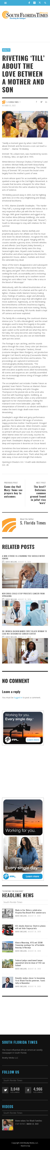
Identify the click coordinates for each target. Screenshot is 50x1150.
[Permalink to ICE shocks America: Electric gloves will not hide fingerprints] (7, 930)
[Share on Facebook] (36, 101)
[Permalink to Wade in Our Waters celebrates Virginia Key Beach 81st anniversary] (7, 913)
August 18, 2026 (34, 986)
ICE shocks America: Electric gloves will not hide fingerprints (30, 927)
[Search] (5, 3)
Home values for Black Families (28, 1120)
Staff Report (20, 1124)
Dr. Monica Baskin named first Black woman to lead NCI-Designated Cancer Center (24, 632)
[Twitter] (39, 3)
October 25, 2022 (9, 105)
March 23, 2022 (32, 1124)
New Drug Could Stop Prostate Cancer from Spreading (23, 594)
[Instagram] (34, 3)
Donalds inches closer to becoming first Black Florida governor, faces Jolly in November (30, 980)
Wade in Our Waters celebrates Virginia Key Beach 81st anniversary (30, 911)
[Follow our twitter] (5, 1090)
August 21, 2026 (24, 562)
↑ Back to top (25, 1146)
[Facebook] (29, 3)
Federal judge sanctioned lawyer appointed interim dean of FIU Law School (30, 963)
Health (6, 49)
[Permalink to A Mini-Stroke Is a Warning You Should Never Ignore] (25, 576)
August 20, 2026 (34, 931)
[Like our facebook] (28, 1090)
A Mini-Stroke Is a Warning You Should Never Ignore (23, 557)
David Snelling (11, 562)
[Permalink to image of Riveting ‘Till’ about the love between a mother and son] (25, 124)
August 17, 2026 (24, 637)
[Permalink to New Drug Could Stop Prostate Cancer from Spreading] (25, 614)
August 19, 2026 (24, 599)
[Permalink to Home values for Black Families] (7, 1124)
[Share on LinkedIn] (46, 101)
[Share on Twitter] (41, 101)
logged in (18, 697)
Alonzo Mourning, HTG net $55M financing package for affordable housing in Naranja (29, 945)
